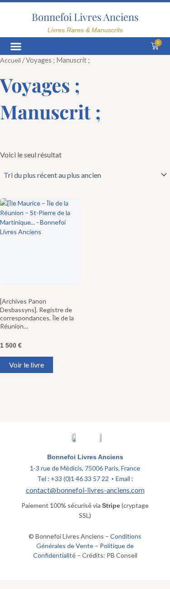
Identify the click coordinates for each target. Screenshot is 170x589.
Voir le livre (26, 364)
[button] (15, 46)
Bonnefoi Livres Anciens (85, 17)
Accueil (10, 60)
